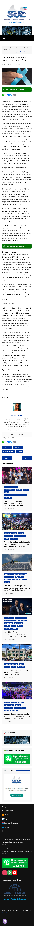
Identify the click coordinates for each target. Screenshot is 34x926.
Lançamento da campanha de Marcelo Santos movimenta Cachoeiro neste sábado (15, 503)
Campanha (8, 448)
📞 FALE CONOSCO (8, 831)
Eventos (16, 536)
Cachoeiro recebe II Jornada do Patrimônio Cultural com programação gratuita (16, 672)
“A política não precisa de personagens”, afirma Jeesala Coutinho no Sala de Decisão (15, 634)
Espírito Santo (8, 536)
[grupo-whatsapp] (17, 89)
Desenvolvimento (9, 577)
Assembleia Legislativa (10, 533)
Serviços (7, 582)
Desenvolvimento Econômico (12, 620)
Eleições (19, 489)
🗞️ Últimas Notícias (8, 810)
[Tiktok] (19, 434)
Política (7, 492)
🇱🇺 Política (5, 827)
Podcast (13, 626)
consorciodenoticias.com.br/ (12, 430)
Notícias (18, 64)
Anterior (7, 458)
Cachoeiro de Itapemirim (11, 487)
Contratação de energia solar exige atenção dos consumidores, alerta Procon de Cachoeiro (17, 588)
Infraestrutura (8, 574)
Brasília (21, 702)
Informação (7, 579)
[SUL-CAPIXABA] (17, 786)
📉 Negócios (6, 819)
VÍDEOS (15, 628)
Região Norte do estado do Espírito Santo (15, 495)
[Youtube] (12, 434)
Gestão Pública (18, 623)
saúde (20, 451)
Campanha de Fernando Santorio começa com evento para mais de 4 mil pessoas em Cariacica (17, 544)
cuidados (18, 448)
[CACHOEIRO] (17, 30)
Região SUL (8, 497)
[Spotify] (22, 434)
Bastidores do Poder (21, 618)
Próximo (26, 458)
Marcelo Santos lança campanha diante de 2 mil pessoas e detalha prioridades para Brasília (17, 716)
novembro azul (9, 451)
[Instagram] (14, 434)
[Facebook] (17, 434)
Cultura (21, 664)
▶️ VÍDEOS (5, 815)
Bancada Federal (9, 618)
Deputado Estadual (9, 489)
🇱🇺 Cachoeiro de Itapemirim (10, 823)
